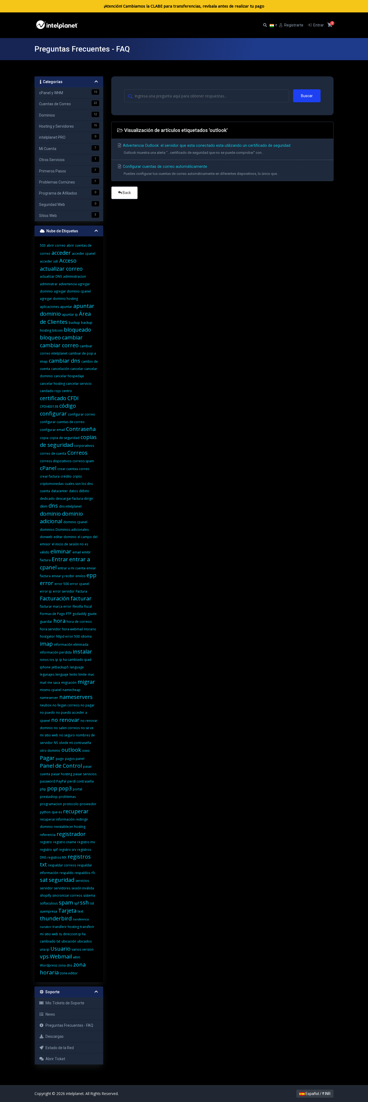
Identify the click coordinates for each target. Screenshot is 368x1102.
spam (66, 902)
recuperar (76, 811)
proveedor (88, 804)
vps (44, 956)
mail (43, 682)
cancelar (76, 368)
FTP (68, 613)
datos (73, 491)
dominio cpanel (75, 522)
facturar (81, 598)
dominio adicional (61, 517)
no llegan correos (66, 705)
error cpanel (79, 583)
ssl (92, 903)
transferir (45, 927)
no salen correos (67, 728)
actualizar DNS (51, 276)
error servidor (64, 591)
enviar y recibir (63, 576)
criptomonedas (52, 483)
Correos (77, 452)
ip (56, 659)
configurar (53, 413)
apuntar (66, 306)
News (49, 1014)
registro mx (86, 842)
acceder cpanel (83, 253)
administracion (74, 276)
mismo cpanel (50, 690)
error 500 (61, 583)
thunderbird (56, 918)
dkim (43, 506)
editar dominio (65, 537)
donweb (46, 537)
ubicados (84, 941)
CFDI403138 (49, 406)
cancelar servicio (79, 383)
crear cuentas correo (73, 469)
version (87, 949)
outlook (71, 749)
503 (43, 245)
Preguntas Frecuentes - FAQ (68, 1025)
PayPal (61, 781)
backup (74, 322)
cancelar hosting (52, 383)
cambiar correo (59, 345)
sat (44, 879)
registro (46, 842)
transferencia (81, 919)
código (67, 405)
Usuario (60, 948)
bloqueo (50, 337)
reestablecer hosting (69, 826)
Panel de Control (61, 765)
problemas (67, 796)
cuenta (45, 491)
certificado (53, 398)
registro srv (67, 849)
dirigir (88, 498)
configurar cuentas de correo (62, 422)
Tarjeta (67, 910)
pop (52, 788)
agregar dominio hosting (59, 298)
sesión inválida (82, 888)
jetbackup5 (60, 667)
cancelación (60, 368)
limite (82, 674)
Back (126, 193)
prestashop (49, 796)
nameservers (76, 696)
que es (57, 812)
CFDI (73, 398)
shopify (45, 895)
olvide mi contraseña (75, 742)
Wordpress (48, 965)
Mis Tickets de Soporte (64, 1003)
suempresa (48, 911)
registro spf (49, 849)
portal (77, 789)
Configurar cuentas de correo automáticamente (200, 170)
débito (84, 491)
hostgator (47, 636)
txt (58, 941)
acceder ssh (49, 261)
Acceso (68, 260)
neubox (45, 705)
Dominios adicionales (72, 529)
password (47, 781)
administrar (49, 284)
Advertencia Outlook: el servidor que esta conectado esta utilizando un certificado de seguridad (206, 149)
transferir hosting (66, 926)
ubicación (68, 941)
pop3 (65, 788)
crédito (66, 476)
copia (44, 438)
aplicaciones (49, 306)
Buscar (307, 96)
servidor (46, 888)
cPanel (48, 468)
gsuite (92, 613)
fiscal (88, 606)
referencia (47, 834)
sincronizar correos (67, 895)
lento (73, 674)
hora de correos (79, 621)
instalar (82, 651)
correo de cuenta (53, 453)
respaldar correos (62, 865)
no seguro (67, 735)
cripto (77, 476)
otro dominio (50, 750)
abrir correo (56, 245)
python (45, 812)
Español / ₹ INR (318, 1093)
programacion (51, 804)
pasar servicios (84, 774)
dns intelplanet (70, 506)
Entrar (60, 559)
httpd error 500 (68, 636)
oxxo (86, 750)
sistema (89, 895)
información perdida (56, 652)
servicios (82, 880)
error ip (46, 591)
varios (76, 949)
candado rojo (50, 391)
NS (56, 742)
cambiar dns (64, 360)
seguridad (61, 879)
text (80, 911)
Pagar (47, 757)
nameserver (49, 697)
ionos (44, 659)
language (77, 667)
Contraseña (81, 429)
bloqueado (77, 329)
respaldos (82, 872)
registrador (71, 834)
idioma (86, 636)
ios (52, 659)
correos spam (83, 461)
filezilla (77, 606)
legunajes (47, 674)
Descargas (54, 1036)
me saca (53, 682)
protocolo (71, 804)
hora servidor (50, 629)
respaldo (67, 872)
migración (69, 682)
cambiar (72, 337)
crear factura (50, 476)
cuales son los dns (79, 483)
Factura (81, 591)
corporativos (84, 445)
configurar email (52, 429)
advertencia (68, 284)
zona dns (65, 965)
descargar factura (69, 498)
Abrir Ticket (54, 1059)
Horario (90, 629)
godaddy (79, 613)
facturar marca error (55, 606)
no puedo (47, 712)
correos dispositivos (55, 461)
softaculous (49, 903)
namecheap (72, 690)
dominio (50, 513)
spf (76, 903)
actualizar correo (61, 268)
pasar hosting (61, 774)
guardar (46, 621)
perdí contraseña (80, 781)
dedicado (47, 498)
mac (91, 674)
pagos (70, 758)
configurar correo (81, 414)
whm (76, 957)
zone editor (69, 973)
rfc (93, 872)
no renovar (65, 719)
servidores (62, 888)
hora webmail (72, 629)
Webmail (61, 956)
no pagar (88, 705)
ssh (84, 902)
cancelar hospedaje (69, 376)
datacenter (59, 491)
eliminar (60, 551)
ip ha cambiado (71, 659)
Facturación (55, 598)
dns (53, 505)
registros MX (57, 857)
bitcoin (57, 330)
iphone (45, 667)
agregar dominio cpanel (72, 291)
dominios (47, 529)
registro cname (64, 842)
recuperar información (57, 819)
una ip (44, 949)
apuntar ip (70, 314)
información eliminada (71, 644)
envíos (80, 576)
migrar (86, 681)
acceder (61, 252)
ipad (87, 659)
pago (60, 758)
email (76, 552)
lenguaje (61, 674)
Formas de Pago (52, 613)
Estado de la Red (59, 1048)
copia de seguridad (64, 438)
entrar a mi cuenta (71, 568)
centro (67, 391)
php (43, 789)
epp (91, 575)
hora (59, 620)
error (46, 583)
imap (46, 643)
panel (80, 758)
